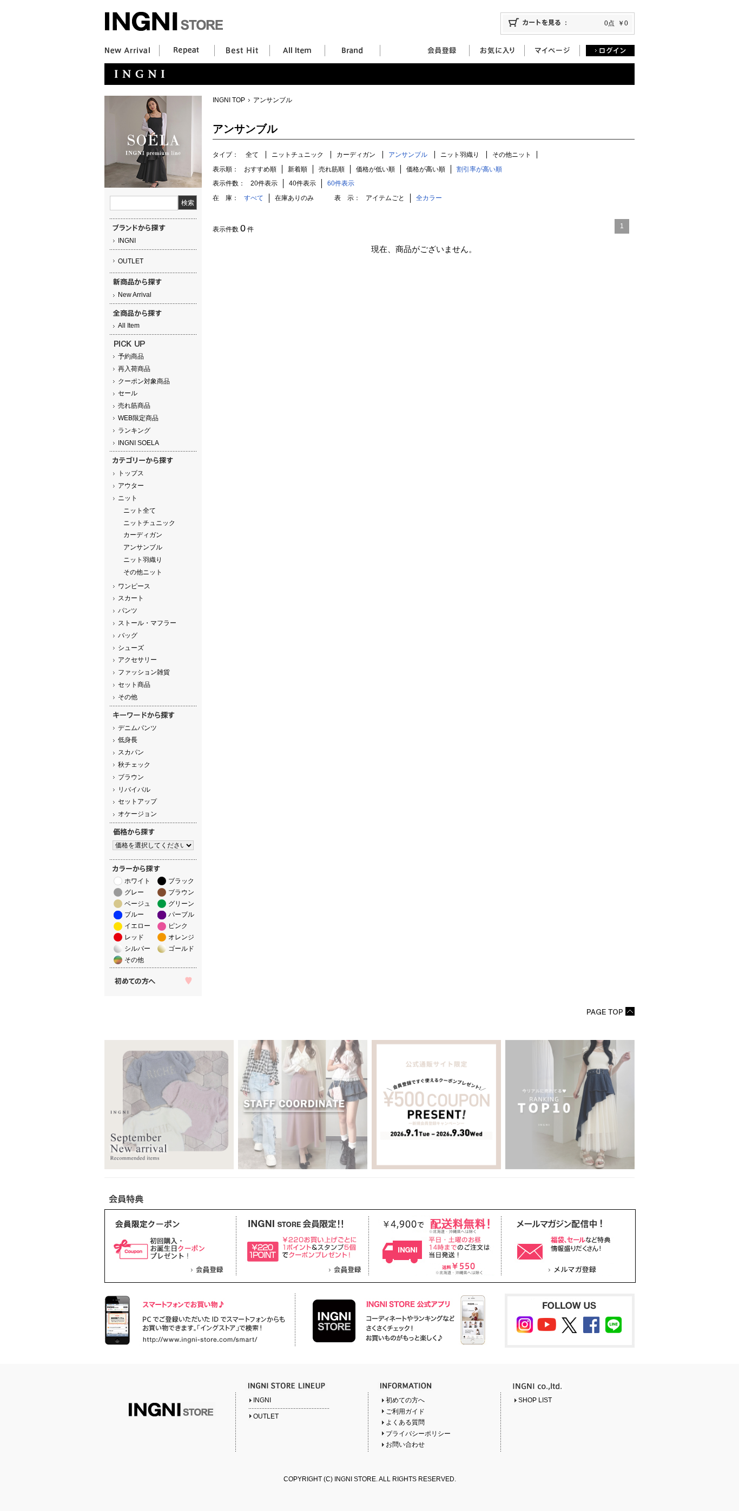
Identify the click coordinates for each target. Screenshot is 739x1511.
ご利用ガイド (405, 1411)
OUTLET (130, 261)
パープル (181, 914)
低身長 (127, 740)
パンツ (127, 610)
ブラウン (131, 777)
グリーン (181, 903)
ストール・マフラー (147, 623)
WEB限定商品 (138, 418)
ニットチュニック (149, 523)
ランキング (134, 430)
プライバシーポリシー (418, 1433)
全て (252, 154)
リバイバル (134, 789)
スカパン (131, 752)
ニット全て (139, 510)
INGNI (127, 240)
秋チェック (134, 764)
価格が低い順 (375, 169)
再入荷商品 (134, 369)
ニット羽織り (142, 560)
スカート (131, 598)
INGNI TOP (229, 100)
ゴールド (181, 948)
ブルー (134, 914)
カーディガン (142, 535)
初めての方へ (405, 1400)
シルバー (137, 948)
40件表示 (302, 183)
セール (127, 393)
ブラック (181, 881)
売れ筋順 (332, 169)
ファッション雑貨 (144, 672)
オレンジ (181, 937)
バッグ (127, 635)
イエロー (137, 926)
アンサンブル (142, 547)
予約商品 (131, 356)
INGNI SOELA (138, 443)
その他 (127, 697)
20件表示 (264, 183)
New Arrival (134, 295)
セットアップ (137, 801)
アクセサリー (137, 660)
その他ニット (142, 572)
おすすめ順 (260, 169)
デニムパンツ (137, 728)
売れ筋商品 (134, 405)
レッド (134, 937)
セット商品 (134, 684)
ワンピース (134, 586)
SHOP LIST (535, 1400)
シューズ (131, 648)
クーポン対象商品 (144, 381)
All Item (129, 325)
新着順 (297, 169)
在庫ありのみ (294, 198)
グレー (134, 892)
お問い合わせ (405, 1444)
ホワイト (137, 881)
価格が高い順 (425, 169)
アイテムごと (385, 198)
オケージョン (137, 814)
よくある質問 (405, 1422)
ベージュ (137, 903)
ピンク (178, 926)
